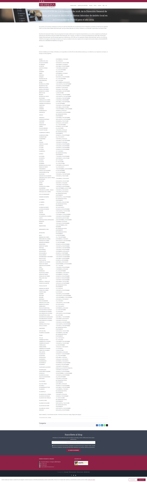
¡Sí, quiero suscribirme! (73, 450)
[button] (106, 5)
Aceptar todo (141, 479)
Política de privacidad (72, 472)
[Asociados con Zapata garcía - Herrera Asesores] (81, 461)
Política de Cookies (80, 472)
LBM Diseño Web (87, 472)
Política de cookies (91, 479)
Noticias (49, 417)
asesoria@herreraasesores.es (47, 466)
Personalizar (132, 479)
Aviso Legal (66, 472)
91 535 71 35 (44, 463)
